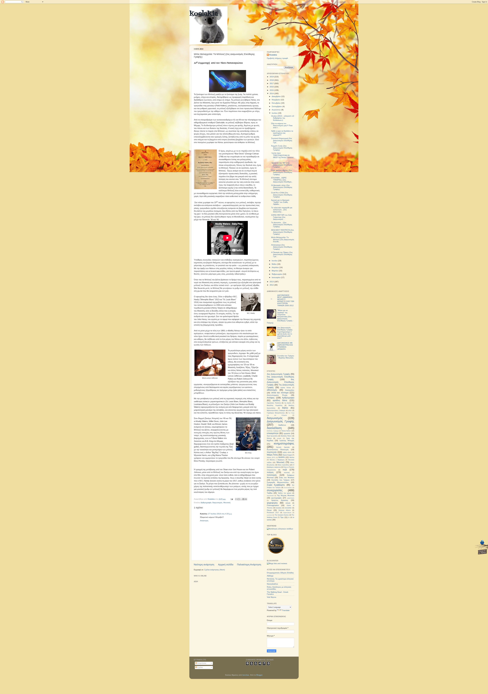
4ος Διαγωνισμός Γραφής (278, 374)
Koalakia (273, 55)
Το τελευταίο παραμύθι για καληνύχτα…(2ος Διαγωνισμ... (281, 210)
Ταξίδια (269, 493)
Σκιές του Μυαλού (286, 478)
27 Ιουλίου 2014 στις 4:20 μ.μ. (220, 514)
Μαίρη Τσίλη (272, 455)
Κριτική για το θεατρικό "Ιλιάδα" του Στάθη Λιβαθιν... (280, 202)
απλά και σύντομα (279, 392)
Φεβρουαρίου (277, 274)
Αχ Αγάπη (288, 403)
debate (288, 503)
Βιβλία (285, 408)
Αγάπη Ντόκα (285, 388)
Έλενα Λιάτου (286, 431)
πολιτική (287, 472)
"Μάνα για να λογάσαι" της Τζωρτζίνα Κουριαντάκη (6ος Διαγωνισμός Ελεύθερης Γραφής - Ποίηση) (280, 316)
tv (288, 517)
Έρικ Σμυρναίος (272, 436)
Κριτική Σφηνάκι (282, 447)
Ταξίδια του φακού (284, 493)
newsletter (288, 508)
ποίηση (270, 472)
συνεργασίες (275, 490)
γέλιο (290, 410)
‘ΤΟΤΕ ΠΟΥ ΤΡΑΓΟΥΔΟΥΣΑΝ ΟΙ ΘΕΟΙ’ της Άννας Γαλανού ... (282, 156)
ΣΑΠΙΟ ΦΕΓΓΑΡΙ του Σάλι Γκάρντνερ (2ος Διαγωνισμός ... (281, 217)
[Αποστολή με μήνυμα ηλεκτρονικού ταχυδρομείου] (236, 499)
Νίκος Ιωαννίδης (283, 465)
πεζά (285, 469)
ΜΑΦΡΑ (281, 457)
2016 (272, 87)
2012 (272, 285)
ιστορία (279, 438)
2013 (272, 282)
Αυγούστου (276, 110)
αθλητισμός (272, 390)
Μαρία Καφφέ (287, 455)
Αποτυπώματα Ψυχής (277, 395)
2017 (272, 83)
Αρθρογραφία (206, 503)
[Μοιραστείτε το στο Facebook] (243, 499)
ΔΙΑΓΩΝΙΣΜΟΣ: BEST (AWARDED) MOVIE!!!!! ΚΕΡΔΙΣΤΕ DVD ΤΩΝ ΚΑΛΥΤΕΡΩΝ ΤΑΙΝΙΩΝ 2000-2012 (285, 300)
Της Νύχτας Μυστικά (285, 495)
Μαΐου (274, 264)
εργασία (287, 433)
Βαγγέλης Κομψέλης (275, 405)
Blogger (259, 675)
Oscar (269, 510)
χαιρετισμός (290, 498)
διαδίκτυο (282, 425)
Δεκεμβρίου (276, 96)
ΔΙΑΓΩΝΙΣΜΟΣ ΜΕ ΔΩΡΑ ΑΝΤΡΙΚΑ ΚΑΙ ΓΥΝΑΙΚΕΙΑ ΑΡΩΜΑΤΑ (285, 346)
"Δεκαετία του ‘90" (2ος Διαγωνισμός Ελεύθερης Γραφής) (281, 165)
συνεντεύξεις (288, 487)
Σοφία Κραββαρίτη (276, 485)
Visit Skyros (271, 597)
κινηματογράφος (284, 443)
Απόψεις (271, 398)
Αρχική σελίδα (225, 564)
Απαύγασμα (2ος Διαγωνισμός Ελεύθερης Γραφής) (281, 247)
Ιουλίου (275, 113)
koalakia (203, 14)
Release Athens (285, 510)
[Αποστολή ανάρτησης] (231, 499)
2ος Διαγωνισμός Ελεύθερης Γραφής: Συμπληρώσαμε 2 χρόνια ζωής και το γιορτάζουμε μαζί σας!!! (285, 333)
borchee (245, 675)
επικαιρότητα (272, 433)
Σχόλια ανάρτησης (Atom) (214, 570)
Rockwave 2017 (273, 512)
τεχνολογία (270, 495)
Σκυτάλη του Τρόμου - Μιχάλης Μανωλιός (285, 357)
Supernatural (287, 512)
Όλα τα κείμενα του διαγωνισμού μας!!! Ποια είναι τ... (281, 126)
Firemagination (273, 505)
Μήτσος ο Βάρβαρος (277, 460)
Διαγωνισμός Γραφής (280, 421)
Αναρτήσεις (201, 663)
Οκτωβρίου (276, 103)
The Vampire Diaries (282, 515)
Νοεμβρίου (276, 100)
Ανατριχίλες (289, 390)
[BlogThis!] (238, 499)
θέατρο (269, 438)
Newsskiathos (272, 584)
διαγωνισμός (217, 503)
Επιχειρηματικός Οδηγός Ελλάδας (280, 573)
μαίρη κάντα (287, 452)
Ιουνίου (275, 261)
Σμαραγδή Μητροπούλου (278, 482)
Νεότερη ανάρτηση (204, 564)
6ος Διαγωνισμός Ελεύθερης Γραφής (280, 382)
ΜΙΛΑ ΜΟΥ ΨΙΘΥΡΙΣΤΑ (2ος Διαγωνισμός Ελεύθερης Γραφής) (282, 232)
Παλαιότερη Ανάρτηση (249, 564)
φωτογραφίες (276, 498)
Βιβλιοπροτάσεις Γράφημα (276, 410)
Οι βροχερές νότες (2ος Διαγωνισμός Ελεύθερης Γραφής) (281, 187)
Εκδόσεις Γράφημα (273, 431)
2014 (272, 93)
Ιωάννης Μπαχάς (287, 441)
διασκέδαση (274, 428)
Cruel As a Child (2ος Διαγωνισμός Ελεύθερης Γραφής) (281, 195)
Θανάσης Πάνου (286, 436)
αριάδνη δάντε (280, 400)
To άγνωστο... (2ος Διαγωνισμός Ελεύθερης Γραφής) (281, 225)
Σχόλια (200, 667)
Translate (285, 610)
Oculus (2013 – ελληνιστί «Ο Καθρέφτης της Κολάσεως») (282, 118)
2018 (272, 80)
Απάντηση (204, 521)
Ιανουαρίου (276, 277)
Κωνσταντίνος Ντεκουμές (278, 450)
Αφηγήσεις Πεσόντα (274, 403)
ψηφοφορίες (272, 503)
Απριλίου (275, 267)
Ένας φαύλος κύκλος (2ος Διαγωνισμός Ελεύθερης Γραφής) (281, 172)
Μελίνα (291, 457)
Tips (282, 517)
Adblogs (270, 576)
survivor (269, 515)
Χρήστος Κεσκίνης (279, 500)
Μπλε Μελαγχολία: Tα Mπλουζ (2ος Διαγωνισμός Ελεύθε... (282, 239)
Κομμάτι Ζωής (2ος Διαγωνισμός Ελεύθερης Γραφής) (281, 148)
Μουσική (226, 503)
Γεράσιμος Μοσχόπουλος (276, 413)
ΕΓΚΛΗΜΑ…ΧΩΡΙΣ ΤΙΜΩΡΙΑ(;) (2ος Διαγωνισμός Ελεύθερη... (282, 180)
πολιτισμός (272, 475)
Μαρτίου (275, 271)
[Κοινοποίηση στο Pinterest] (246, 499)
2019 (272, 77)
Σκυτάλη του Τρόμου (280, 480)
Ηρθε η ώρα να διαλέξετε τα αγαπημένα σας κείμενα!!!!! (282, 133)
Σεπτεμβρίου (277, 106)
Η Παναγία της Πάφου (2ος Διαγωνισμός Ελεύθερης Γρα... (282, 254)
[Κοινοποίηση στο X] (241, 499)
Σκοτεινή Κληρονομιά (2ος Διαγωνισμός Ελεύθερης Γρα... (281, 140)
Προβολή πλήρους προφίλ (277, 58)
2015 (272, 90)
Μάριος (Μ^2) (271, 457)
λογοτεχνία (272, 452)
